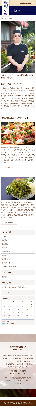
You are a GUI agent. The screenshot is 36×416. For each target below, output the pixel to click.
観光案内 (5, 259)
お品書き (7, 167)
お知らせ (5, 277)
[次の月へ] (31, 299)
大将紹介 (5, 248)
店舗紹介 (5, 255)
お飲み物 (5, 244)
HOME (4, 236)
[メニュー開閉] (33, 3)
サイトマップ (6, 263)
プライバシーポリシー (9, 266)
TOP (2, 18)
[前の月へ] (22, 299)
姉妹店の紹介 (9, 222)
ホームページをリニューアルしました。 (14, 287)
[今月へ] (27, 299)
